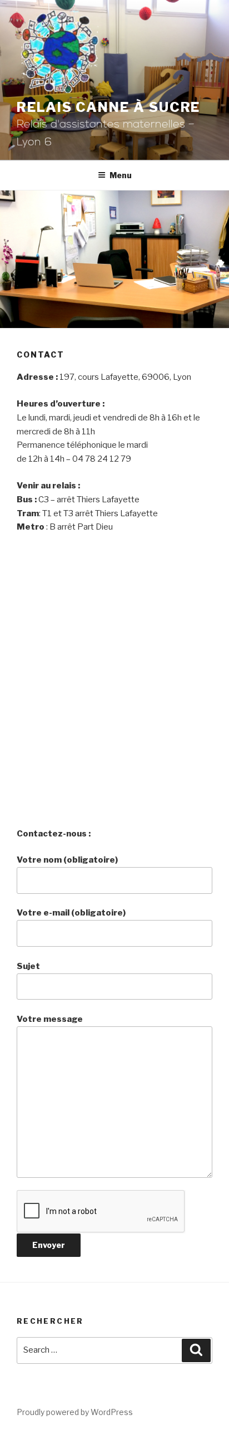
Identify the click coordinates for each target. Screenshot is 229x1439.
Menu (120, 175)
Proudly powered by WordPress (75, 1412)
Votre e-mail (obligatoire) (71, 913)
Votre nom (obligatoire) (67, 860)
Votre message (50, 1019)
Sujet (28, 966)
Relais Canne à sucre (108, 107)
